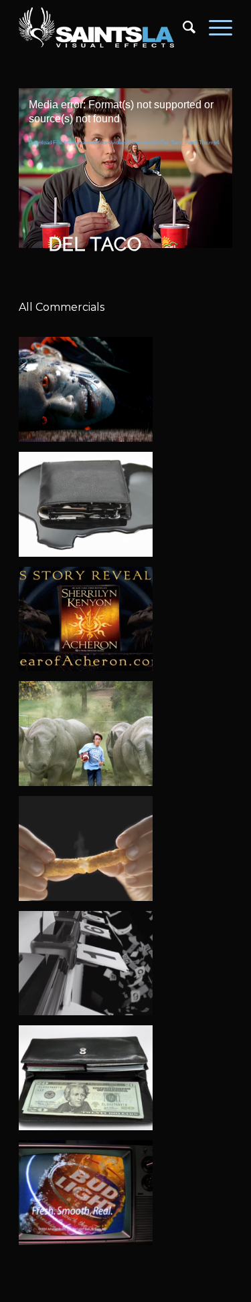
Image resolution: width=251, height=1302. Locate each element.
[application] (125, 148)
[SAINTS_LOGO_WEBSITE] (104, 27)
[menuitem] (182, 27)
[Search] (182, 27)
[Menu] (213, 27)
